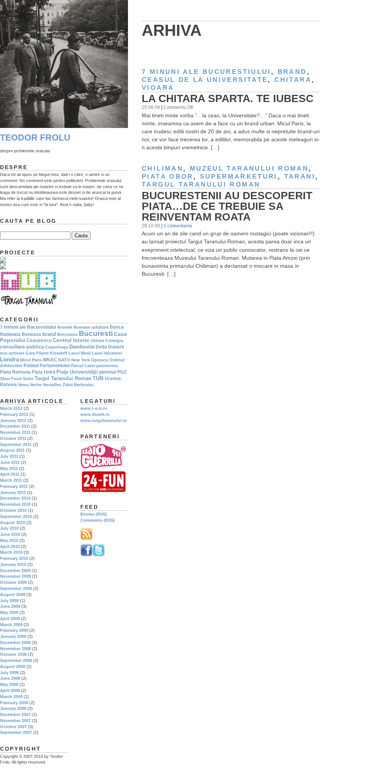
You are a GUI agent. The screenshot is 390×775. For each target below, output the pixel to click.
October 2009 (13, 582)
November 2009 (15, 576)
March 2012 (11, 408)
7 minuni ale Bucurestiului (206, 71)
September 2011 (16, 444)
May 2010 (9, 540)
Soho (28, 378)
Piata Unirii (43, 372)
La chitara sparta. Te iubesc (227, 98)
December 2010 (15, 498)
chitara (293, 79)
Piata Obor (167, 176)
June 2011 (10, 462)
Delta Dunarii (110, 347)
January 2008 (13, 708)
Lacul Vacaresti (107, 353)
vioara (158, 87)
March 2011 (11, 480)
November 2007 (15, 720)
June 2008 (10, 678)
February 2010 (14, 558)
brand (292, 71)
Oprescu (99, 360)
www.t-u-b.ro (93, 408)
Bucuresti (96, 333)
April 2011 (9, 474)
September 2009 (16, 588)
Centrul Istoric (71, 340)
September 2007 (16, 732)
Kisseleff (58, 353)
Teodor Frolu (35, 137)
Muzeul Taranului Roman (249, 168)
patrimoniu (107, 365)
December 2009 (15, 570)
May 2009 (9, 612)
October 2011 (13, 438)
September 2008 (16, 660)
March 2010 (11, 552)
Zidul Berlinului (77, 384)
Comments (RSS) (97, 520)
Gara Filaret (37, 353)
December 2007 (15, 714)
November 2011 (15, 432)
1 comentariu (177, 225)
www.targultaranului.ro (103, 420)
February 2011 (14, 486)
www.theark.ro (95, 414)
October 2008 (13, 654)
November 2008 (15, 648)
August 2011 (12, 450)
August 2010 (12, 522)
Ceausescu (39, 340)
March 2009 (11, 624)
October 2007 (13, 726)
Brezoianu (67, 334)
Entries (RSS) (93, 514)
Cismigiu (114, 340)
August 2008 (12, 666)
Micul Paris (31, 360)
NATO (64, 360)
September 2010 (16, 516)
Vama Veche (30, 384)
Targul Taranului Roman (201, 184)
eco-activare (12, 353)
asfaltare (100, 327)
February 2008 (14, 702)
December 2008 (15, 642)
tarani (299, 176)
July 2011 (9, 456)
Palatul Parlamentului (47, 365)
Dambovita (81, 347)
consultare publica (22, 347)
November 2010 (15, 504)
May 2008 (9, 684)
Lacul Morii (80, 353)
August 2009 (12, 594)
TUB (98, 378)
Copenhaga (56, 347)
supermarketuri (239, 176)
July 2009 (9, 600)
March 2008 (11, 696)
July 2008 (9, 672)
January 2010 (13, 564)
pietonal (107, 372)
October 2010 (13, 510)
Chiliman (162, 168)
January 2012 (13, 420)
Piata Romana (15, 372)
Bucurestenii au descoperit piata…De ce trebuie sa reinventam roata (227, 206)
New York (80, 360)
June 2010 (10, 534)
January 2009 (13, 636)
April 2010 (10, 546)
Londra (9, 359)
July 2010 (9, 528)
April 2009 (10, 618)
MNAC (50, 360)
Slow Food (11, 378)
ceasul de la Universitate (205, 79)
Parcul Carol (83, 365)
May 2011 (9, 468)
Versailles (52, 384)
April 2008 (10, 690)
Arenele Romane (73, 327)
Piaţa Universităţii (77, 372)
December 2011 (15, 426)
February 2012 (14, 414)
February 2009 (14, 630)
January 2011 (13, 492)
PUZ (121, 372)
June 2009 (10, 606)
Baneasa (31, 334)
